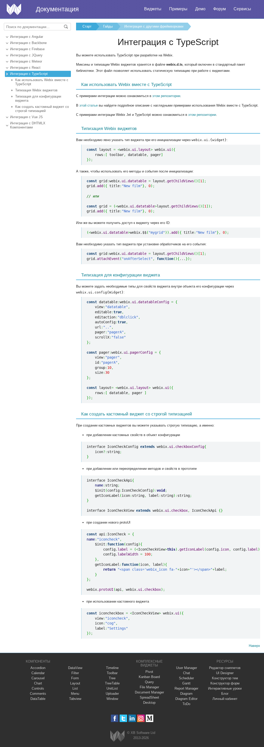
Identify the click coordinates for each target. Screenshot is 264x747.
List (75, 688)
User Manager (186, 668)
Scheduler (186, 678)
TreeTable (112, 683)
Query (149, 682)
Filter (75, 673)
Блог (225, 694)
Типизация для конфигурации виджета (38, 98)
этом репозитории (166, 96)
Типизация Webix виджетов (36, 90)
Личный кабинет (224, 699)
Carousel (38, 678)
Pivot (149, 672)
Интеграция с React (25, 68)
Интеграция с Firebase (27, 49)
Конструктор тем (225, 678)
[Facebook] (115, 718)
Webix (117, 736)
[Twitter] (123, 718)
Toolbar (112, 673)
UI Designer (225, 673)
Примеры (178, 9)
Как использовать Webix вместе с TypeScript (41, 82)
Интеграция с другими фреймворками (153, 26)
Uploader (112, 694)
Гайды (108, 26)
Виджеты (152, 9)
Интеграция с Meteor (26, 61)
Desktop (149, 703)
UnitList (112, 688)
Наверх (254, 646)
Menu (75, 694)
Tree (112, 678)
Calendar (38, 673)
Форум (219, 9)
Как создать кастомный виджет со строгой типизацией (42, 109)
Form (75, 678)
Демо (200, 9)
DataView (75, 668)
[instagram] (141, 718)
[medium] (150, 718)
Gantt (186, 683)
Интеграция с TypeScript (29, 74)
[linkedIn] (132, 718)
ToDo (186, 704)
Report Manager (186, 688)
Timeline (112, 668)
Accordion (37, 668)
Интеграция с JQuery (26, 55)
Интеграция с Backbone (28, 43)
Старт (87, 26)
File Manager (149, 687)
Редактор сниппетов (225, 668)
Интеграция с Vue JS (26, 117)
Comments (38, 694)
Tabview (75, 699)
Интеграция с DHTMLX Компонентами (27, 125)
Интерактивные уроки (225, 688)
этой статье (88, 105)
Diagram (186, 694)
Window (112, 699)
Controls (38, 688)
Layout (75, 683)
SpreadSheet (149, 697)
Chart (38, 683)
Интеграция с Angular (26, 37)
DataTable (37, 699)
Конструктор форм (225, 683)
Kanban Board (149, 677)
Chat (186, 673)
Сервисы (242, 9)
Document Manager (149, 692)
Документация (57, 9)
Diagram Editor (186, 699)
